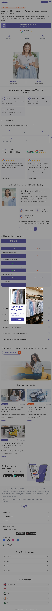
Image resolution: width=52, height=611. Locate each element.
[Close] (41, 289)
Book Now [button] (17, 319)
